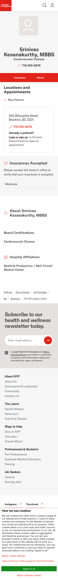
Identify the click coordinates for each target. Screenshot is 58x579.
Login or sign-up (18, 137)
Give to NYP (12, 432)
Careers (10, 477)
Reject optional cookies (29, 575)
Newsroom (11, 414)
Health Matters (14, 409)
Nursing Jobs (13, 482)
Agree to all (29, 568)
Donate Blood (13, 441)
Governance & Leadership (21, 386)
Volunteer (11, 436)
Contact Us (12, 396)
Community (12, 391)
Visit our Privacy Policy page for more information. (28, 561)
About (40, 77)
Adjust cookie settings (13, 556)
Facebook (32, 504)
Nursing (10, 464)
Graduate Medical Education (23, 459)
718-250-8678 (31, 65)
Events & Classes (16, 418)
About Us (11, 381)
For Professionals (16, 454)
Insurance (20, 77)
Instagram (11, 504)
